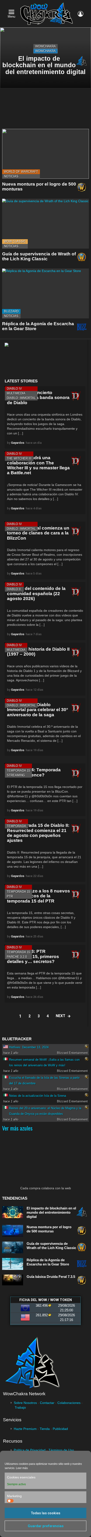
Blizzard (11, 311)
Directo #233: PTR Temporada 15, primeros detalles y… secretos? (33, 956)
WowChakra (45, 46)
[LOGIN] (80, 14)
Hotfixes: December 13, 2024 (29, 1047)
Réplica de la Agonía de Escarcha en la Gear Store (48, 1262)
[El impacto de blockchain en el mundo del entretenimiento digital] (45, 57)
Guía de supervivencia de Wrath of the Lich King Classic (39, 256)
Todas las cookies (45, 1513)
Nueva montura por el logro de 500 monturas (49, 1229)
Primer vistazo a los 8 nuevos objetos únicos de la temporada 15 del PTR (38, 895)
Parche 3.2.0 (17, 957)
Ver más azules (17, 1128)
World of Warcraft (21, 171)
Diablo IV (14, 388)
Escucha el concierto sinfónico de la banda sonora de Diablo (38, 397)
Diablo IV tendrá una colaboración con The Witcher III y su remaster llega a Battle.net (38, 465)
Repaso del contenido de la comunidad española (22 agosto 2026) (36, 593)
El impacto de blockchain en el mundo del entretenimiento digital (51, 1212)
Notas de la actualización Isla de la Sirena (37, 1095)
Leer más (22, 1468)
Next (60, 1016)
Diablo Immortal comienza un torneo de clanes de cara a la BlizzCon (38, 533)
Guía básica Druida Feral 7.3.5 (51, 1277)
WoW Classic (15, 241)
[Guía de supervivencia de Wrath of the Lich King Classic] (45, 224)
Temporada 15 (18, 770)
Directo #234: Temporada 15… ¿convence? (34, 772)
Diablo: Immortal (21, 398)
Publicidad (60, 1429)
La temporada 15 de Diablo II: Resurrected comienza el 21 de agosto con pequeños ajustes (38, 833)
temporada (16, 826)
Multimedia (16, 393)
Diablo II (14, 589)
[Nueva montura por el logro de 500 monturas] (45, 154)
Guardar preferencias (45, 1526)
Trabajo (20, 1407)
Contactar (47, 1403)
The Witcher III (19, 458)
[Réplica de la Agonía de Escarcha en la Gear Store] (45, 293)
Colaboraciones (68, 1403)
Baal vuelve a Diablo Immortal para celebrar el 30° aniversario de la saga (37, 709)
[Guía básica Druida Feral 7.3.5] (12, 1280)
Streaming (16, 775)
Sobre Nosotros (25, 1403)
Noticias (11, 176)
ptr (10, 896)
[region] (45, 359)
